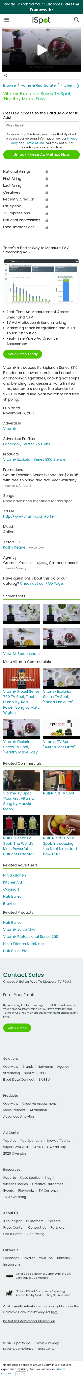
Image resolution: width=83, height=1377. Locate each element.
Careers (54, 1221)
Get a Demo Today (23, 354)
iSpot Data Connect (19, 1079)
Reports (9, 1177)
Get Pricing (35, 1234)
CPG (42, 1073)
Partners (57, 1227)
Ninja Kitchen (14, 875)
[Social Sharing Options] (5, 75)
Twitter (28, 444)
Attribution (38, 1110)
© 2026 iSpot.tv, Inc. (17, 1343)
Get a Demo (13, 1234)
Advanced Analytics (19, 1116)
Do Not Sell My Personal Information (29, 1321)
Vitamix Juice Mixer (20, 929)
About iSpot (12, 1221)
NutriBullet (12, 896)
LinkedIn (63, 1258)
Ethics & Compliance (18, 1349)
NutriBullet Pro (15, 950)
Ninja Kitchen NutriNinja (23, 943)
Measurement (14, 1110)
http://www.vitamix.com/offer (29, 516)
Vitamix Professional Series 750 (30, 936)
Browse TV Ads (58, 1140)
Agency (63, 1066)
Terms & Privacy (47, 1343)
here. (54, 1312)
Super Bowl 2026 (16, 1147)
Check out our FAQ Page (41, 583)
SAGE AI (45, 1079)
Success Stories (15, 1184)
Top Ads (9, 1140)
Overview (10, 1066)
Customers (35, 1221)
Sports (29, 1073)
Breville (9, 903)
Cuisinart (11, 889)
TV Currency (49, 1190)
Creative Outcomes (47, 1184)
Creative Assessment (39, 1103)
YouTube (43, 444)
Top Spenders (31, 1140)
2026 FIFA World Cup (49, 1147)
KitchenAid (12, 882)
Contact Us (37, 1227)
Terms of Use (34, 143)
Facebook (11, 444)
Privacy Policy (57, 1009)
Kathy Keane (14, 547)
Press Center (13, 1227)
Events (8, 1190)
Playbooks (26, 1190)
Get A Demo (17, 1028)
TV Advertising (14, 1197)
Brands (27, 1066)
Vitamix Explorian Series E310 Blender (35, 459)
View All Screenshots (21, 653)
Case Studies (30, 1177)
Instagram (11, 1264)
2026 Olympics (15, 1153)
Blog (48, 1177)
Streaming (11, 1073)
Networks (45, 1066)
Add (22, 542)
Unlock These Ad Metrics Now (41, 154)
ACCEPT (20, 1373)
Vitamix (9, 428)
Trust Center (46, 1349)
